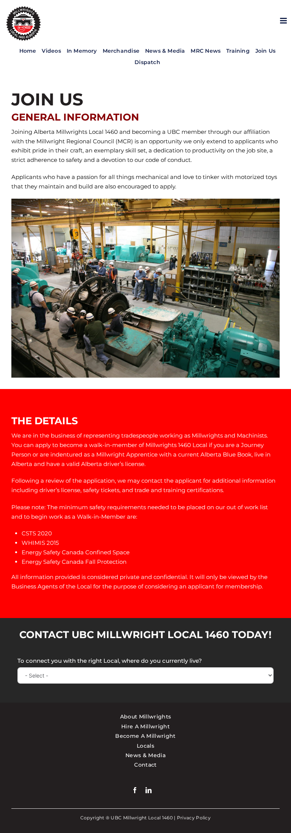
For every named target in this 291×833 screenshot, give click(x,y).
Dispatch (147, 62)
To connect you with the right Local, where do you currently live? (109, 660)
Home (27, 50)
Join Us (265, 50)
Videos (51, 50)
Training (238, 50)
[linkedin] (149, 790)
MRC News (206, 50)
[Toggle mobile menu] (284, 21)
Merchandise (121, 50)
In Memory (82, 50)
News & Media (165, 50)
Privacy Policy (194, 817)
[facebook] (135, 790)
